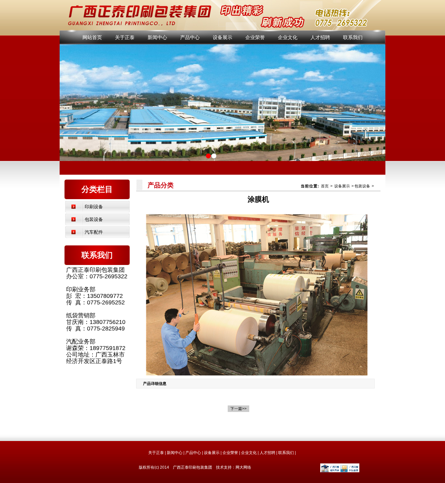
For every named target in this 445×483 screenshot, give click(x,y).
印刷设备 (94, 206)
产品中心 (190, 37)
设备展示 (222, 37)
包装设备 (94, 219)
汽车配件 (94, 232)
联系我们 (353, 37)
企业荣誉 (255, 37)
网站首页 (92, 37)
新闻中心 (157, 37)
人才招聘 (320, 37)
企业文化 (287, 37)
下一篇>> (238, 408)
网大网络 (243, 467)
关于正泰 (125, 37)
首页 (325, 186)
